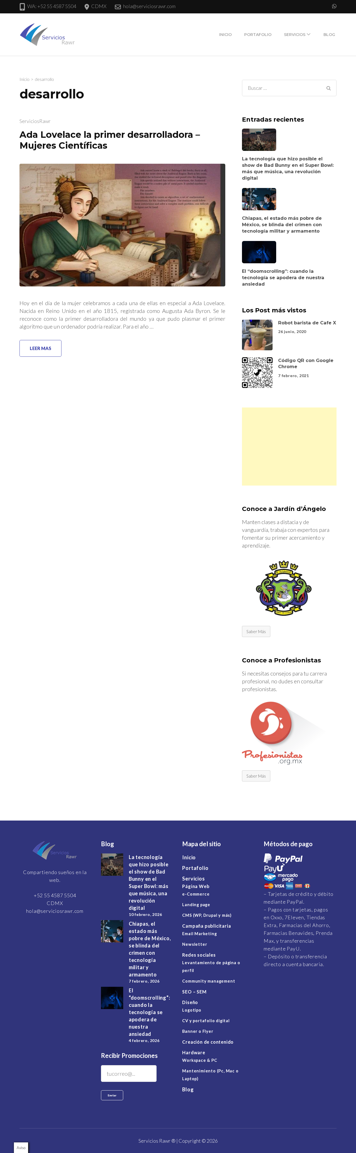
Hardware (193, 1052)
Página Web (195, 886)
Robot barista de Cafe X (307, 322)
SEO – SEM (194, 991)
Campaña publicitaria (206, 925)
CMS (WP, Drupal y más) (207, 915)
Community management (208, 981)
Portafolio (257, 34)
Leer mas (40, 348)
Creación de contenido (208, 1042)
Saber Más (256, 631)
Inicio (225, 34)
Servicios (294, 34)
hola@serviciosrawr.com (149, 6)
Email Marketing (199, 933)
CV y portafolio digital (205, 1020)
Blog (329, 34)
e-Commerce (195, 894)
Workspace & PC (199, 1060)
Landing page (196, 904)
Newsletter (194, 944)
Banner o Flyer (197, 1031)
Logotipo (191, 1010)
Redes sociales (199, 954)
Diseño (190, 1002)
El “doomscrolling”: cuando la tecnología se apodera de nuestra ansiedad (283, 277)
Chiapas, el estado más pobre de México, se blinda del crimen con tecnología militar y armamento (282, 224)
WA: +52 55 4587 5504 (51, 6)
